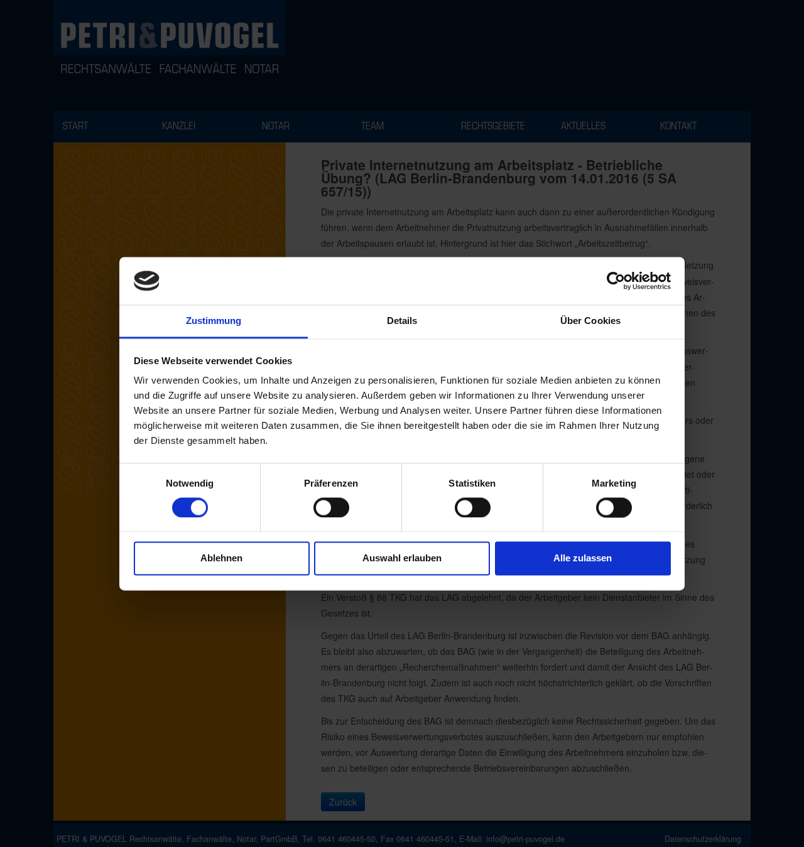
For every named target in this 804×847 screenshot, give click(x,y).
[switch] (331, 507)
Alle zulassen (582, 558)
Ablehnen (221, 558)
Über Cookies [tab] (590, 321)
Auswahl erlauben (402, 558)
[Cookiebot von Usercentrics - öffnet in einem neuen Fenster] (616, 280)
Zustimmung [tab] (214, 321)
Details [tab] (402, 321)
